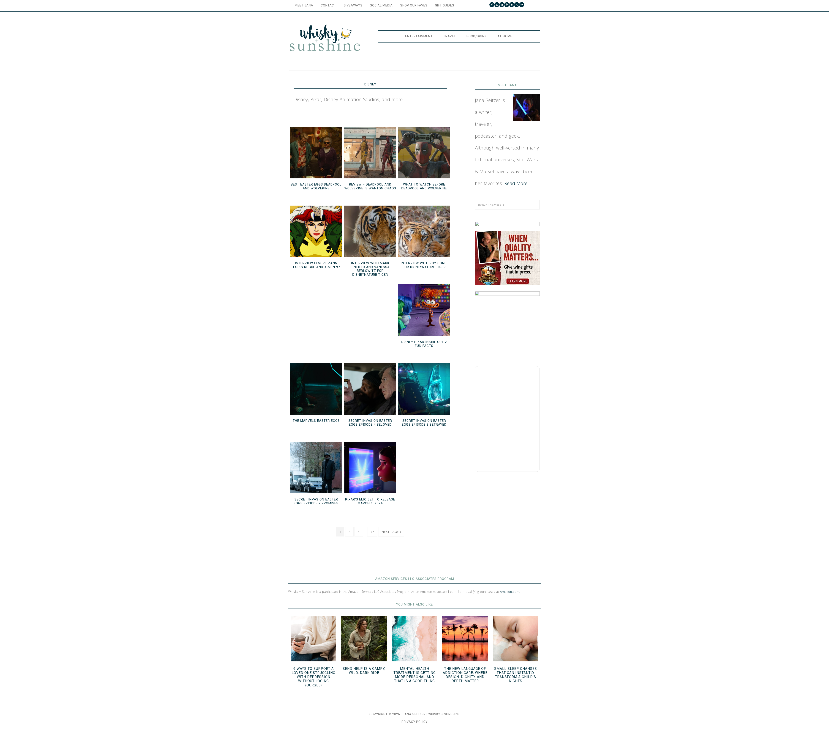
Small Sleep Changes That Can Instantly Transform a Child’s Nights (515, 675)
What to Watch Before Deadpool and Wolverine (424, 186)
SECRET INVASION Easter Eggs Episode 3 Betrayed (424, 422)
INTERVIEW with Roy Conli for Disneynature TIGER (424, 265)
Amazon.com (509, 592)
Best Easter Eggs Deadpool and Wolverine (316, 186)
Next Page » (391, 532)
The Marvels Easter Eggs (316, 421)
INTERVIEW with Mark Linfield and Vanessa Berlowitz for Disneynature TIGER (370, 269)
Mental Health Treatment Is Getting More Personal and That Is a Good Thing (415, 675)
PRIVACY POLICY (415, 722)
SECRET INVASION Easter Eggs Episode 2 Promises (316, 501)
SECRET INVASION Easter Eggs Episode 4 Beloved (370, 422)
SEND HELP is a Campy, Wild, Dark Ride (364, 671)
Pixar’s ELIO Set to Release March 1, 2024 (370, 501)
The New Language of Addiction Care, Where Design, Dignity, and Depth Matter (465, 675)
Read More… (518, 183)
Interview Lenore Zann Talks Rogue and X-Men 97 (316, 265)
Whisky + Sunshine (325, 38)
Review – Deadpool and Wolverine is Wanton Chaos (370, 186)
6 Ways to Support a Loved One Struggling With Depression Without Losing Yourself (313, 677)
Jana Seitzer (414, 714)
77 (372, 532)
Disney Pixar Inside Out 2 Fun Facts (424, 344)
